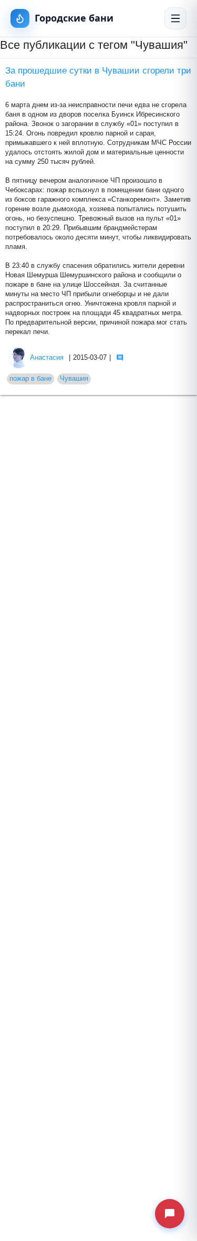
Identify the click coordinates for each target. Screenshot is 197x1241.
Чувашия (74, 378)
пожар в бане (30, 378)
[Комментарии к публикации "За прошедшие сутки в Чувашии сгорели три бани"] (119, 357)
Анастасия (47, 357)
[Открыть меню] (175, 18)
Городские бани (74, 18)
